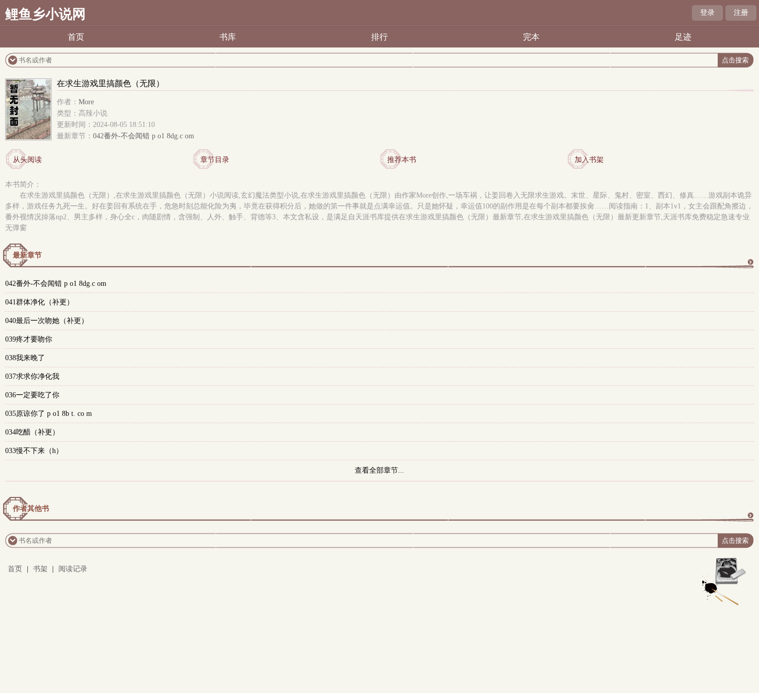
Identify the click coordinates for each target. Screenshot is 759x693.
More (86, 102)
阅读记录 (72, 569)
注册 (741, 13)
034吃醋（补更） (32, 432)
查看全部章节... (379, 470)
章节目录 (214, 160)
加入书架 (589, 160)
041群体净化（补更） (39, 302)
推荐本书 (401, 160)
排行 (379, 37)
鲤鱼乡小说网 (45, 14)
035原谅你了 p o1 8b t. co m (48, 413)
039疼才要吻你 (28, 339)
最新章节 (27, 255)
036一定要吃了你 (32, 395)
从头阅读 (27, 160)
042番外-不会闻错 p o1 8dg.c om (143, 136)
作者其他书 (31, 508)
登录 (707, 13)
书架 (40, 569)
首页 (76, 37)
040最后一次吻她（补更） (46, 321)
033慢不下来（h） (34, 451)
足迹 (683, 37)
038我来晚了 (25, 358)
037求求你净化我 (32, 376)
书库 (227, 37)
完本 (531, 37)
